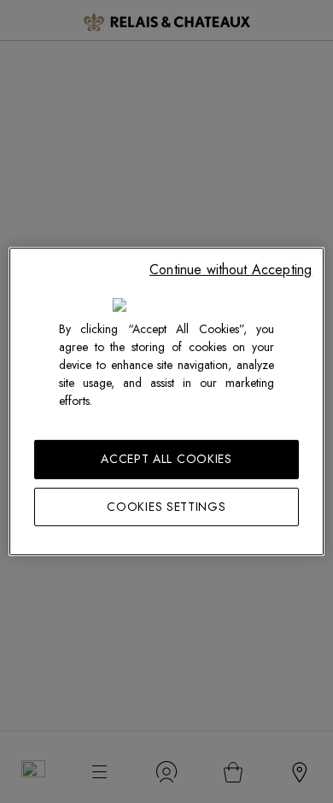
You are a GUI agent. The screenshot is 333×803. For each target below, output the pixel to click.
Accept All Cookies (166, 458)
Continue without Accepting (230, 269)
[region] (167, 401)
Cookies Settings (166, 506)
